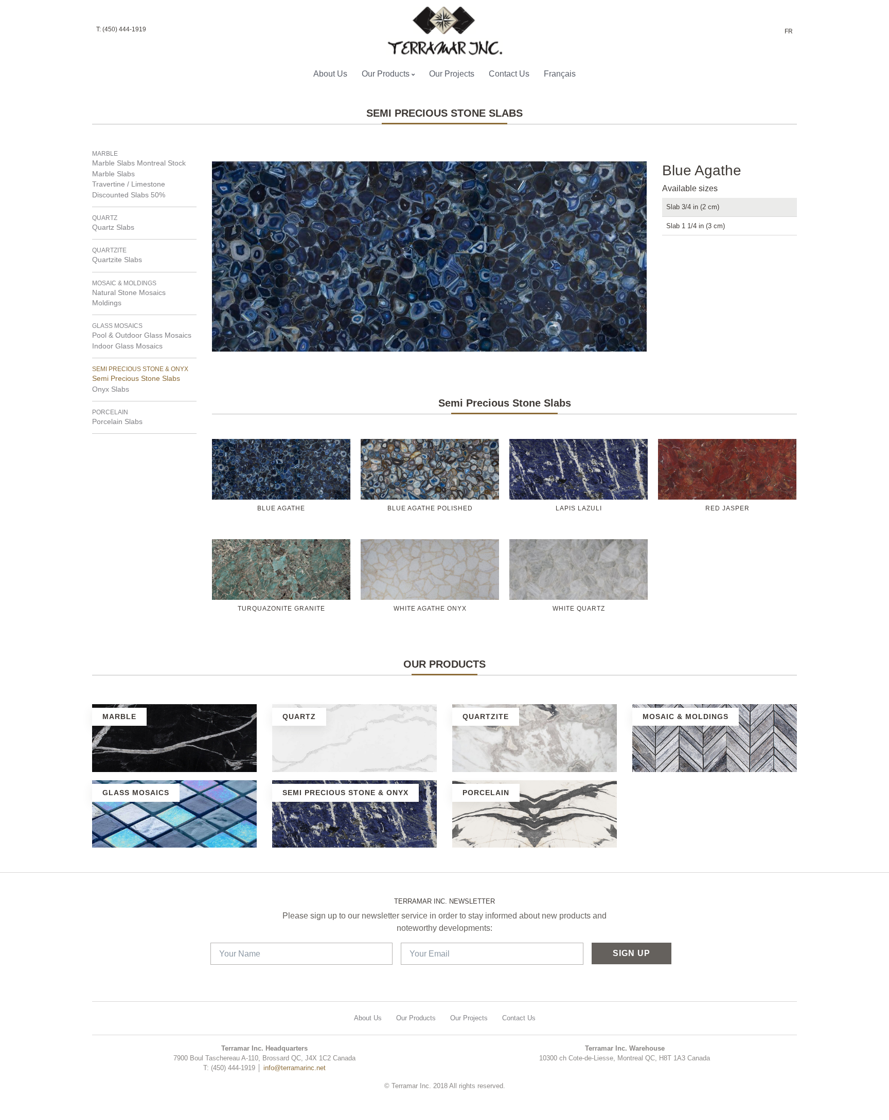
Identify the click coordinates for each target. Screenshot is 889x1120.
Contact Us (509, 73)
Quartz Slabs (113, 227)
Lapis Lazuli (579, 508)
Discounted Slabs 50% (128, 195)
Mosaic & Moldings (124, 283)
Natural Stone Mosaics (129, 293)
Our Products (386, 73)
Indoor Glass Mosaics (127, 346)
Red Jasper (727, 508)
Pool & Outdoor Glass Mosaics (141, 335)
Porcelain (110, 412)
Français (560, 73)
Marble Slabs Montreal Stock (139, 163)
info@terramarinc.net (294, 1068)
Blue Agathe (281, 508)
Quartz (104, 218)
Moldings (106, 303)
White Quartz (579, 608)
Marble (105, 153)
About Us (330, 73)
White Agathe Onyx (430, 608)
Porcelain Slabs (117, 422)
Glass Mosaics (117, 325)
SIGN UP (631, 953)
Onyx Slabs (110, 389)
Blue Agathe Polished (430, 508)
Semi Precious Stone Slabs (136, 378)
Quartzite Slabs (117, 260)
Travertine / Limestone (128, 184)
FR (789, 31)
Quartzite (109, 250)
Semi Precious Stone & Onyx (140, 369)
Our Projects (451, 73)
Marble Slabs (113, 174)
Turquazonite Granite (281, 608)
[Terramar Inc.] (440, 31)
